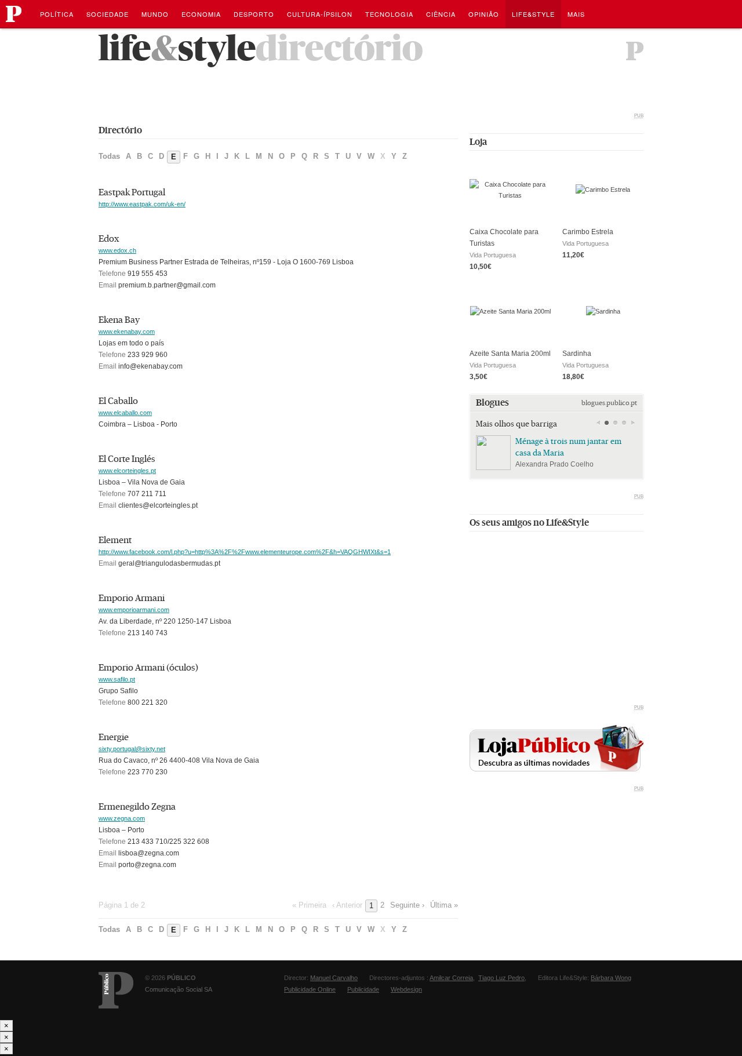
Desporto (254, 14)
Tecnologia (389, 14)
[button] (606, 423)
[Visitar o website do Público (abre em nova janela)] (116, 990)
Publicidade (363, 989)
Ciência (441, 14)
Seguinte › (407, 905)
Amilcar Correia (451, 977)
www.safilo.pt (117, 679)
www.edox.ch (117, 250)
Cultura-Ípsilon (319, 14)
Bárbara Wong (611, 977)
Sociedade (107, 14)
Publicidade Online (310, 989)
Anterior (598, 423)
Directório (339, 48)
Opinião (483, 14)
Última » (444, 905)
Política (57, 14)
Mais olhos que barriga (516, 423)
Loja (478, 141)
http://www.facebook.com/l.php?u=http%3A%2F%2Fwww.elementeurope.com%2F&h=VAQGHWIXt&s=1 (245, 551)
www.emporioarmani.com (134, 609)
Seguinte (632, 423)
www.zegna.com (122, 818)
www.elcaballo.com (125, 412)
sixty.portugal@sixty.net (132, 748)
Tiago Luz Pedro (501, 977)
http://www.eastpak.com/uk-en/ (142, 204)
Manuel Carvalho (334, 977)
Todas (109, 156)
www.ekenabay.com (127, 331)
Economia (201, 14)
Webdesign (406, 989)
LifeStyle (177, 48)
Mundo (155, 14)
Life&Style (533, 14)
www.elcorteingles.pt (127, 470)
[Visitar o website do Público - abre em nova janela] (634, 51)
